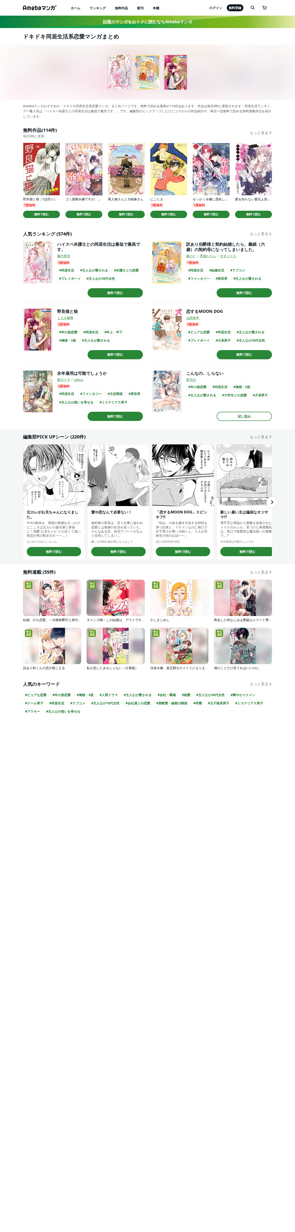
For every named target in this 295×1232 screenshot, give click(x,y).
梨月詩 (191, 379)
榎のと (191, 256)
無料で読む (41, 214)
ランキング (98, 8)
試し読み (244, 416)
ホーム (75, 8)
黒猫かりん (208, 256)
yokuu (78, 379)
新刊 (140, 8)
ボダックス (228, 256)
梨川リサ (63, 379)
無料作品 (121, 8)
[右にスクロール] (271, 502)
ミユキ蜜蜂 (65, 318)
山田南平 (192, 318)
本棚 (156, 8)
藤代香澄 (63, 256)
